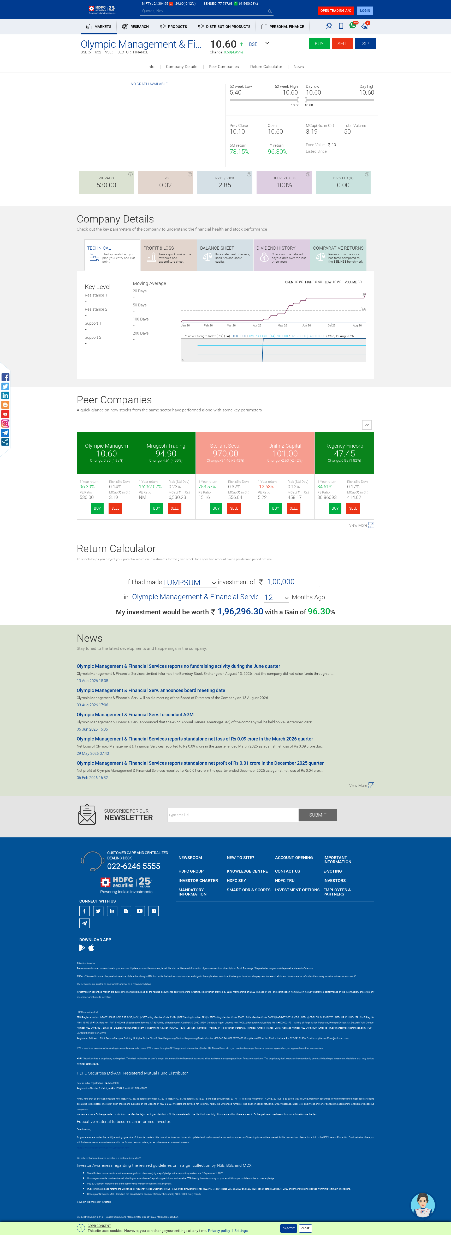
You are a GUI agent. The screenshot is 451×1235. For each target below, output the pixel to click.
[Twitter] (98, 911)
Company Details (181, 67)
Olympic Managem (106, 446)
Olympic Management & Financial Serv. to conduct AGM (135, 714)
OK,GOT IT (289, 1228)
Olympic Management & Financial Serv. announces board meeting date (151, 690)
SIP (365, 43)
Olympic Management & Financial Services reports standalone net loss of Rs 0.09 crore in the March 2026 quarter (195, 739)
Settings (241, 1230)
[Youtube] (140, 911)
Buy (319, 43)
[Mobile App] (341, 26)
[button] (259, 44)
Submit (318, 815)
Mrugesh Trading (166, 446)
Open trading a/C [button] (336, 11)
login (365, 11)
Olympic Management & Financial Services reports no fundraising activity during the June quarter (178, 666)
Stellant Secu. (225, 446)
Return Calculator (266, 67)
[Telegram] (84, 923)
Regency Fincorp (344, 446)
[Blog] (126, 911)
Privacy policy (219, 1230)
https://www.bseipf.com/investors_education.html (103, 1147)
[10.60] (297, 99)
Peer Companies (224, 67)
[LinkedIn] (112, 911)
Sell (342, 43)
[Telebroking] (329, 26)
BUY (97, 508)
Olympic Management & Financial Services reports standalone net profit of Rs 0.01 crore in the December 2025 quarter (200, 763)
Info (151, 67)
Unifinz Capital (285, 446)
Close (305, 1228)
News (299, 67)
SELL (115, 508)
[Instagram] (154, 911)
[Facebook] (84, 911)
